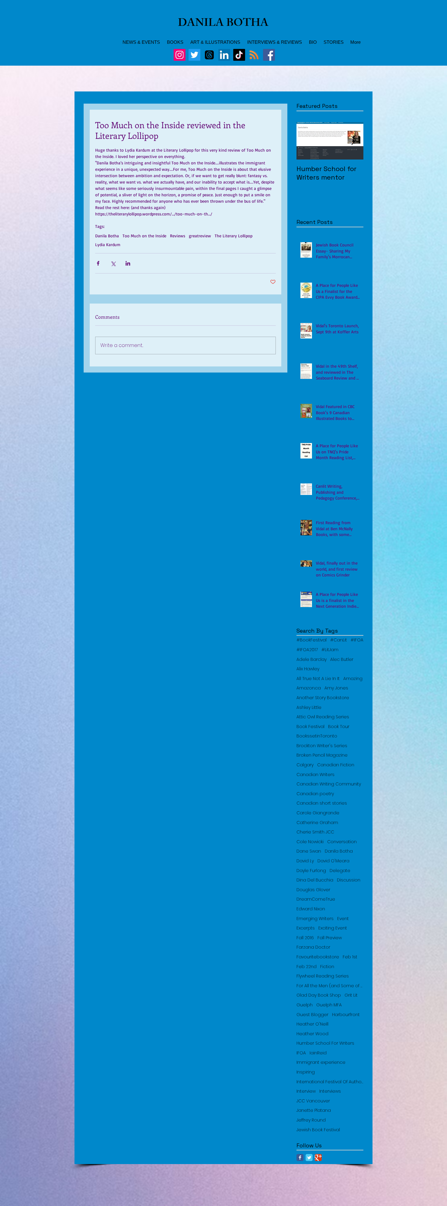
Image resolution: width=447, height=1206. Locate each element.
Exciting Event (332, 928)
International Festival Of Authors (329, 1082)
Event (343, 919)
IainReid (318, 1053)
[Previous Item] (306, 141)
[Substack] (254, 55)
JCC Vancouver (313, 1101)
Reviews (177, 235)
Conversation (342, 842)
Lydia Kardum (107, 244)
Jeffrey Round (311, 1120)
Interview (306, 1091)
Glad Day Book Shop (318, 995)
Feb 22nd (306, 967)
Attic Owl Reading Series (322, 717)
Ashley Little (308, 707)
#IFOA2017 (307, 650)
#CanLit (338, 640)
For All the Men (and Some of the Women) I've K (329, 986)
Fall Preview (329, 938)
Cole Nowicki (310, 842)
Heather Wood (312, 1034)
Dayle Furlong (311, 871)
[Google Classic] (318, 1157)
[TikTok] (239, 55)
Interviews (330, 1091)
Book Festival (310, 727)
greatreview (200, 235)
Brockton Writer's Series (321, 746)
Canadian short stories (321, 803)
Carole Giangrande (317, 813)
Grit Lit (351, 995)
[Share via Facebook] (98, 263)
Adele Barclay (311, 659)
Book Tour (338, 727)
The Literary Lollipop (233, 235)
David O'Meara (333, 861)
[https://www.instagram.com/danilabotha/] (179, 55)
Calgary (305, 765)
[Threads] (209, 55)
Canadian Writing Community (328, 784)
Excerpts (305, 928)
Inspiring (305, 1072)
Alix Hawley (307, 669)
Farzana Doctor (313, 947)
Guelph (304, 1005)
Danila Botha (107, 235)
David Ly (305, 861)
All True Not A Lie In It (318, 679)
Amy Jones (336, 688)
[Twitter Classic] (309, 1157)
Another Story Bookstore (322, 698)
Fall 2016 (305, 938)
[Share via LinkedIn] (128, 263)
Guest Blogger (312, 1015)
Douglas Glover (313, 890)
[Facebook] (269, 55)
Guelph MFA (329, 1005)
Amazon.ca (308, 688)
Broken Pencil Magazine (322, 755)
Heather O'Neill (312, 1024)
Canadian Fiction (335, 765)
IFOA (301, 1053)
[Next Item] (353, 141)
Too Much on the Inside (144, 235)
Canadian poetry (315, 794)
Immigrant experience (320, 1062)
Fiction (327, 967)
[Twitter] (194, 55)
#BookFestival (311, 640)
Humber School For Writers (325, 1043)
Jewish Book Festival (318, 1130)
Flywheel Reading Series (322, 976)
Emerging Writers (315, 919)
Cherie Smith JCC (315, 832)
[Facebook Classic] (299, 1157)
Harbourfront (346, 1015)
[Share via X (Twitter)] (113, 263)
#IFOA (357, 640)
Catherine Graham (317, 823)
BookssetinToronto (316, 736)
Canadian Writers (315, 775)
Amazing (352, 679)
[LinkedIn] (224, 55)
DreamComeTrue (315, 899)
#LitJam (329, 650)
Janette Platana (313, 1110)
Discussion (348, 880)
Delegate (340, 871)
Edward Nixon (310, 909)
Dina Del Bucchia (314, 880)
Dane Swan (308, 851)
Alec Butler (341, 659)
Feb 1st (350, 957)
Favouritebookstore (317, 957)
